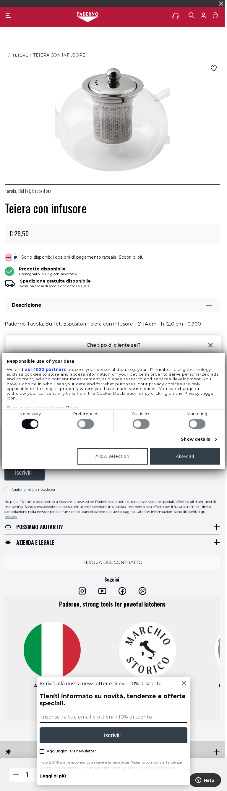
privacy (10, 516)
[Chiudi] (183, 684)
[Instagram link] (82, 590)
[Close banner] (221, 3)
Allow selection (112, 456)
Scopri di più (131, 257)
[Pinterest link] (142, 590)
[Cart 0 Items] (215, 17)
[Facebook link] (122, 590)
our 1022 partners (45, 369)
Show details (195, 439)
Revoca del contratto (112, 562)
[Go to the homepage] (88, 17)
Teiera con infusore (59, 55)
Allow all (185, 456)
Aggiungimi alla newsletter (33, 490)
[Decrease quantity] (15, 774)
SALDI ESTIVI (53, 3)
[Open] (191, 15)
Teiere (20, 55)
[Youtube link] (102, 590)
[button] (210, 346)
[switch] (85, 424)
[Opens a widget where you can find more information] (205, 780)
